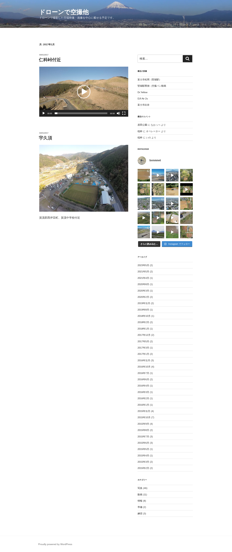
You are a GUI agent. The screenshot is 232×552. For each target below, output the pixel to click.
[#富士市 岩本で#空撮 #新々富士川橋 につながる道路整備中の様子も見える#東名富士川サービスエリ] (144, 203)
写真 (140, 488)
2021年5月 (143, 271)
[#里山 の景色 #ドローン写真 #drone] (186, 175)
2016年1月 (143, 404)
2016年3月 (143, 392)
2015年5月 (143, 449)
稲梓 (140, 131)
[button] (84, 92)
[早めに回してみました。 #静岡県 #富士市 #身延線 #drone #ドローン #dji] (172, 203)
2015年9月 (143, 423)
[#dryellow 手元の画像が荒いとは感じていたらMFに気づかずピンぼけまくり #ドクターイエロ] (158, 175)
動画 (140, 494)
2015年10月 (144, 417)
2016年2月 (143, 398)
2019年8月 (143, 309)
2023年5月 (143, 265)
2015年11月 (144, 411)
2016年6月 (143, 379)
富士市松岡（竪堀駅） (149, 79)
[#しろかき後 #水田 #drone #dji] (186, 189)
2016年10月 (144, 366)
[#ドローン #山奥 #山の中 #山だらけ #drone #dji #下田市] (158, 189)
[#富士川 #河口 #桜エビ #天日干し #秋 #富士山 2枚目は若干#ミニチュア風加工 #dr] (144, 232)
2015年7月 (143, 436)
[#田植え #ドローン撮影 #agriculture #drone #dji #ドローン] (172, 189)
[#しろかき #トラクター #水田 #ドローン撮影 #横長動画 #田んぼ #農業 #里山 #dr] (158, 217)
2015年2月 (143, 468)
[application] (83, 92)
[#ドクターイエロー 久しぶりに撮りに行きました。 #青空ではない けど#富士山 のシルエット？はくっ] (158, 232)
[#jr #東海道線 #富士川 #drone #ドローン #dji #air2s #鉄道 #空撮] (144, 217)
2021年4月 (143, 278)
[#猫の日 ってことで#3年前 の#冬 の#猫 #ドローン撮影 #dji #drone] (186, 217)
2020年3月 (143, 290)
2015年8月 (143, 430)
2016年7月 (143, 373)
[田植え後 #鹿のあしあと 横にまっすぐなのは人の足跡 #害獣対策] (144, 175)
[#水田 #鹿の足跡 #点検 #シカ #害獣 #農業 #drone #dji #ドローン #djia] (172, 232)
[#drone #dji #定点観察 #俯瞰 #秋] (144, 189)
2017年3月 (143, 347)
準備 (140, 507)
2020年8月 (143, 284)
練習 (140, 513)
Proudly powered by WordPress (55, 544)
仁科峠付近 (50, 59)
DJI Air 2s (143, 98)
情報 (140, 500)
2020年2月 (143, 297)
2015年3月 (143, 461)
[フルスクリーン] (124, 113)
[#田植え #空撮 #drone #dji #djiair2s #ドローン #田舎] (186, 203)
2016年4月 (143, 385)
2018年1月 (143, 328)
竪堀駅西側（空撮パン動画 (152, 85)
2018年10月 (144, 316)
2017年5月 (143, 341)
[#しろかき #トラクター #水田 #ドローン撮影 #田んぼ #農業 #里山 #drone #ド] (172, 217)
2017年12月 (144, 335)
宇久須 (45, 137)
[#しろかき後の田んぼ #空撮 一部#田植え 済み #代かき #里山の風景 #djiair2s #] (186, 232)
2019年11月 (144, 303)
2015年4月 (143, 455)
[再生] (43, 113)
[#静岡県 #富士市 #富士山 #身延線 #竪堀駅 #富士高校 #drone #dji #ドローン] (158, 203)
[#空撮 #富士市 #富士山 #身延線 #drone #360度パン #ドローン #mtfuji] (172, 175)
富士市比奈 (143, 104)
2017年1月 (143, 354)
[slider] (81, 113)
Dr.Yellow (142, 92)
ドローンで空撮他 (64, 11)
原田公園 (142, 124)
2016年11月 (144, 360)
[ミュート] (118, 113)
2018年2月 (143, 322)
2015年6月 (143, 442)
